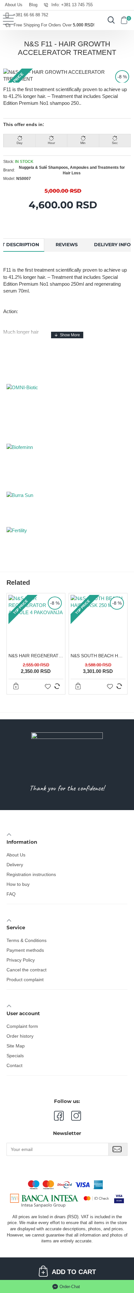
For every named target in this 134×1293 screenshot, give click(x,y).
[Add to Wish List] (48, 686)
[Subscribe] (117, 1149)
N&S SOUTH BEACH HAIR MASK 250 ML (98, 655)
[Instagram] (72, 1116)
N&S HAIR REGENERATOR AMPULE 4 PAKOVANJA (35, 655)
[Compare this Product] (57, 686)
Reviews (67, 244)
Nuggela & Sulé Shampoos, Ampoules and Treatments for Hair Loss (72, 170)
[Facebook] (58, 1116)
